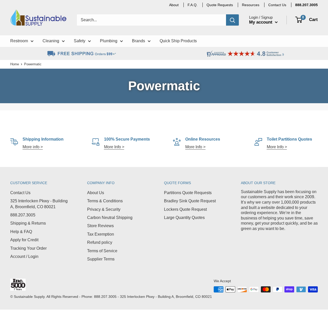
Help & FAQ (21, 231)
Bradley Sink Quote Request (190, 201)
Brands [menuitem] (138, 41)
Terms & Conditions (105, 201)
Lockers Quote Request (185, 209)
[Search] (232, 20)
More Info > (114, 147)
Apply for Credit (24, 240)
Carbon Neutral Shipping (109, 217)
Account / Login (24, 256)
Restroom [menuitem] (19, 41)
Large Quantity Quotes (184, 217)
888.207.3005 (22, 215)
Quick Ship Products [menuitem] (178, 41)
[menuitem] (306, 5)
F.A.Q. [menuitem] (193, 5)
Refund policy (99, 242)
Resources (250, 5)
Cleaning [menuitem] (51, 41)
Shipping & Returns (28, 223)
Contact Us (20, 193)
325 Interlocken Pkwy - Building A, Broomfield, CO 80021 (39, 204)
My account (261, 22)
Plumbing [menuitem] (108, 41)
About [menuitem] (174, 5)
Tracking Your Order (28, 248)
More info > (33, 147)
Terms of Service (102, 251)
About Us (95, 193)
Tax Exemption (100, 234)
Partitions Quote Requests (188, 193)
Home (14, 64)
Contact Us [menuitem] (277, 5)
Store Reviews (100, 226)
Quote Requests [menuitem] (220, 5)
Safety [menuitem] (79, 41)
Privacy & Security (103, 209)
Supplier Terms (101, 259)
